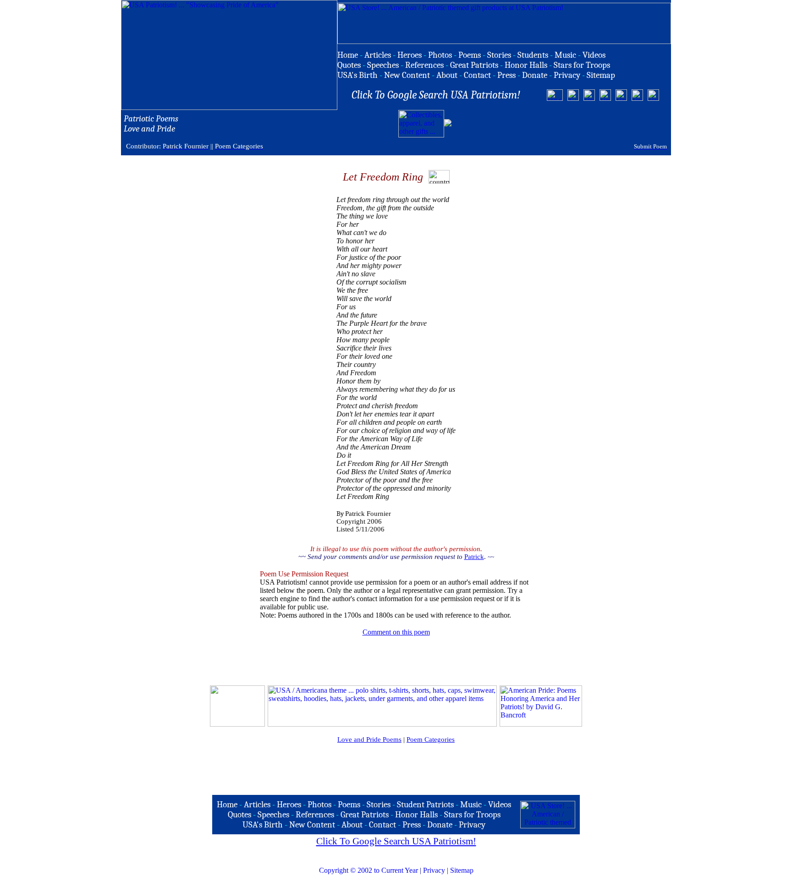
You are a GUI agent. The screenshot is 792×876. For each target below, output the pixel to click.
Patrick (474, 556)
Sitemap (461, 870)
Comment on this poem (396, 632)
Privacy (434, 870)
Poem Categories (431, 739)
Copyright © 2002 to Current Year (368, 870)
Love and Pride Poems (369, 739)
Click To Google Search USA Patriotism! (396, 841)
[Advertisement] (560, 123)
